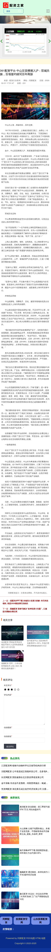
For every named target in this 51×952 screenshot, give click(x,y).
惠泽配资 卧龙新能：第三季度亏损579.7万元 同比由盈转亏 (35, 808)
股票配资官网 (22, 920)
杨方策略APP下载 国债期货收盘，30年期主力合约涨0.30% (35, 851)
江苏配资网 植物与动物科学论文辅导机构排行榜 (23, 765)
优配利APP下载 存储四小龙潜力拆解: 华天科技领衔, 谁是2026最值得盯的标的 (25, 602)
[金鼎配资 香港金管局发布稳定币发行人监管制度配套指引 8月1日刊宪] (12, 632)
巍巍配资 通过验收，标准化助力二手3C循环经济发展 (35, 873)
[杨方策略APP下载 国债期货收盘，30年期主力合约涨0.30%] (10, 857)
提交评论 (10, 746)
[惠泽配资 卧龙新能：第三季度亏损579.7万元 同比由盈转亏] (10, 813)
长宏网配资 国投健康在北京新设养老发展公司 (22, 777)
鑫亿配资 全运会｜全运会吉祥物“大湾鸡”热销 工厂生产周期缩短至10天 (34, 896)
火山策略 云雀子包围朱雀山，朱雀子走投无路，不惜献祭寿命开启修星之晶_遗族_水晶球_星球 (35, 831)
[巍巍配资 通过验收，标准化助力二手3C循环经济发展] (10, 879)
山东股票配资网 (40, 920)
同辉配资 (6, 920)
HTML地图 (40, 938)
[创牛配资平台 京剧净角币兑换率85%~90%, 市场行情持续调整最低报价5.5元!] (38, 632)
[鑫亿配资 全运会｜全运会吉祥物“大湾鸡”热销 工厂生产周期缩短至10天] (10, 900)
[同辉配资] (14, 5)
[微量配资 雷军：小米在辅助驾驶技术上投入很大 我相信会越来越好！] (12, 655)
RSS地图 (30, 938)
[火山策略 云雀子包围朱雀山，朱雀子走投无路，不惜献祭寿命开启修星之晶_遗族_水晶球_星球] (10, 835)
